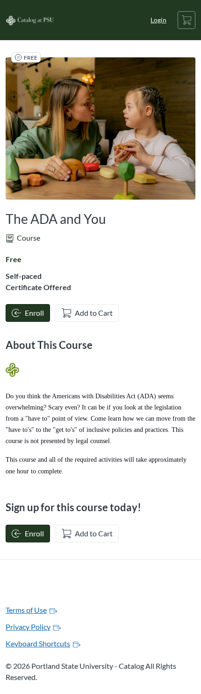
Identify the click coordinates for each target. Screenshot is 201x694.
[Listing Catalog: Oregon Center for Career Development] (12, 370)
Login (158, 20)
